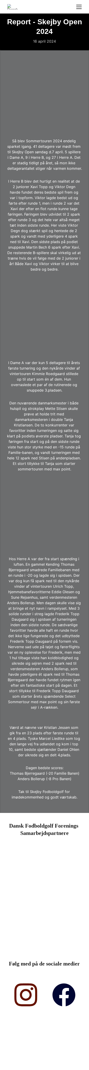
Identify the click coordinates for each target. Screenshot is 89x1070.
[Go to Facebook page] (63, 994)
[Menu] (79, 7)
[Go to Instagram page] (25, 994)
